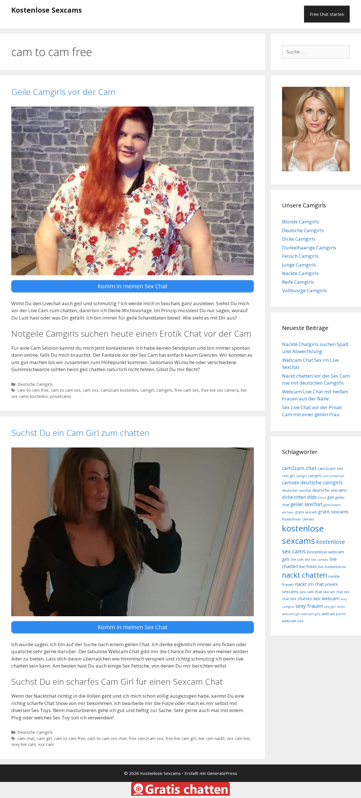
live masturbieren (332, 566)
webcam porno (334, 613)
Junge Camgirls (299, 264)
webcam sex (292, 620)
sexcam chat (333, 591)
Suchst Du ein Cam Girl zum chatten (80, 432)
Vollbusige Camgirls (304, 290)
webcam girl (291, 614)
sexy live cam (23, 744)
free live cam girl (181, 738)
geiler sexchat (306, 504)
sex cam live (238, 738)
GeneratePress (222, 773)
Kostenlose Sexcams (46, 10)
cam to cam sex (66, 390)
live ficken (308, 566)
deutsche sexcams (329, 490)
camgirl (147, 390)
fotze (322, 498)
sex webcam (326, 598)
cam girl (44, 738)
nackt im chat (309, 584)
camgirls (164, 390)
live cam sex (300, 559)
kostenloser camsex (298, 519)
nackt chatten (304, 575)
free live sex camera (220, 390)
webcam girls (310, 614)
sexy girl (330, 607)
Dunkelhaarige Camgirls (309, 247)
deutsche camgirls (321, 482)
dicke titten (294, 497)
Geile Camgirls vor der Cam (63, 91)
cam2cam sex (330, 468)
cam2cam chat (299, 468)
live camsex (319, 560)
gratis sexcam (306, 512)
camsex (290, 482)
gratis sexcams (333, 512)
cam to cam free (33, 390)
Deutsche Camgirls (35, 384)
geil (330, 497)
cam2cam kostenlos (119, 390)
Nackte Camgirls (300, 273)
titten (341, 607)
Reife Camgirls (298, 282)
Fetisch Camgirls (300, 256)
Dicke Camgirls (298, 239)
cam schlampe (333, 476)
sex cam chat (311, 591)
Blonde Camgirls (300, 221)
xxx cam (46, 744)
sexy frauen (309, 605)
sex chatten (301, 598)
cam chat (26, 738)
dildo (312, 497)
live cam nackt (212, 738)
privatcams (60, 396)
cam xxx (91, 390)
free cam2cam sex (146, 738)
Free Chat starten (327, 14)
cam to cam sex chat (107, 738)
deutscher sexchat (296, 490)
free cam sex (187, 390)
